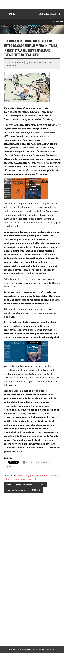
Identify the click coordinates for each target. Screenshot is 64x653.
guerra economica (38, 475)
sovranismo (19, 478)
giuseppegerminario (36, 62)
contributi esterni (24, 484)
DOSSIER (41, 484)
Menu (12, 14)
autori (8, 484)
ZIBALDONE (35, 490)
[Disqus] (32, 533)
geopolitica (22, 475)
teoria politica (33, 478)
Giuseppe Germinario (15, 490)
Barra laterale (47, 14)
